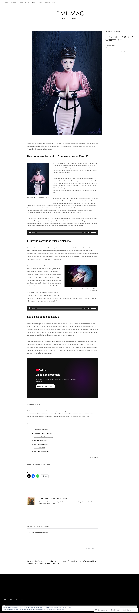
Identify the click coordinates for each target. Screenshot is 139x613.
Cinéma (6, 2)
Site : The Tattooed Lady (41, 451)
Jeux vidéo (20, 2)
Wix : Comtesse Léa (40, 440)
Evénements (13, 2)
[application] (62, 232)
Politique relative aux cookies (55, 609)
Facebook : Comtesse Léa (42, 429)
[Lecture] (30, 232)
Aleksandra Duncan (110, 45)
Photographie (47, 2)
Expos (114, 51)
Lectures (27, 2)
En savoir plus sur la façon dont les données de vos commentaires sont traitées (61, 562)
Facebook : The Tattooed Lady (43, 437)
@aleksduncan (94, 457)
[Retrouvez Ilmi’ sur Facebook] (10, 600)
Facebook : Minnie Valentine (42, 433)
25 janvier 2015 (108, 47)
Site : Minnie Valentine (41, 444)
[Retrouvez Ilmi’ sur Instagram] (5, 600)
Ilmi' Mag (69, 13)
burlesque (108, 51)
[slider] (94, 232)
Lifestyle (34, 2)
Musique (40, 2)
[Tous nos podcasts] (22, 600)
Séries (53, 2)
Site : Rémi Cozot (39, 448)
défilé (111, 51)
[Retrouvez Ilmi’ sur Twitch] (16, 600)
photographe (119, 51)
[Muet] (89, 232)
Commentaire (89, 548)
